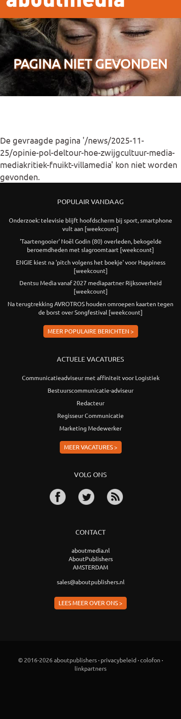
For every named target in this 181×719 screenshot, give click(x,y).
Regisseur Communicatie (90, 415)
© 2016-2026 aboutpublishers (57, 660)
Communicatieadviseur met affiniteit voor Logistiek (91, 377)
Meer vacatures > (90, 447)
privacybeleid (118, 660)
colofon (150, 660)
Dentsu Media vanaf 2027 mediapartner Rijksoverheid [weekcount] (90, 287)
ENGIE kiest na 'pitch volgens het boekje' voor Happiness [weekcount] (90, 266)
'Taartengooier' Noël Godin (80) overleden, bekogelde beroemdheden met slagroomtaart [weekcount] (91, 245)
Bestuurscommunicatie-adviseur (90, 390)
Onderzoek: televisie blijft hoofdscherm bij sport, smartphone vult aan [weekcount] (90, 224)
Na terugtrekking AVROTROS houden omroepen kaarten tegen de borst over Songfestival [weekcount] (90, 308)
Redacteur (90, 403)
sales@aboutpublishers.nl (91, 581)
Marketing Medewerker (90, 428)
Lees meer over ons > (90, 602)
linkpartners (90, 668)
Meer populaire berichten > (91, 331)
